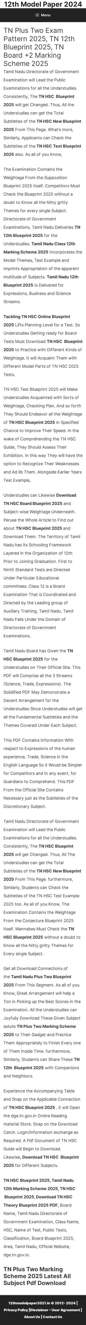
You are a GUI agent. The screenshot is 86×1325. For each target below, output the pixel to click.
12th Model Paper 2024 (43, 4)
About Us (32, 1317)
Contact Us (52, 1317)
